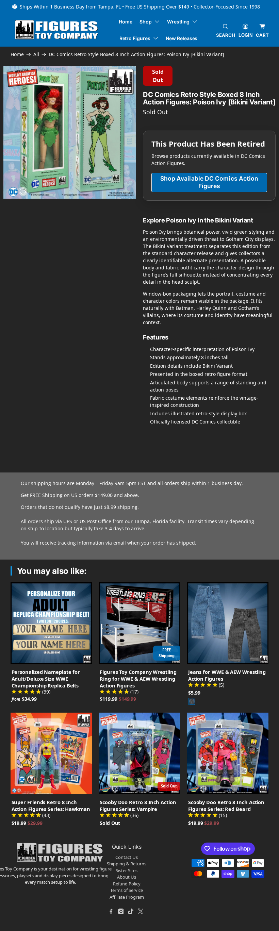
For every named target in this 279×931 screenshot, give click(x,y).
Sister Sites (126, 870)
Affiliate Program (127, 897)
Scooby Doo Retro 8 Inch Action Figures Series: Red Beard (226, 805)
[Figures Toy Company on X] (140, 911)
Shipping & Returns (126, 864)
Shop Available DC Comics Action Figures (209, 182)
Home (125, 21)
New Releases (181, 38)
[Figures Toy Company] (56, 29)
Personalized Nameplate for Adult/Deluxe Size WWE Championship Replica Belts (46, 678)
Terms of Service (126, 890)
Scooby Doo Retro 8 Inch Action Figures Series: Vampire (138, 805)
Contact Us (126, 857)
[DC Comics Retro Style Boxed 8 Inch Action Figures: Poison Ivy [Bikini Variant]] (69, 132)
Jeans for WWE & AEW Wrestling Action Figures (227, 675)
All (36, 54)
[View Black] (191, 701)
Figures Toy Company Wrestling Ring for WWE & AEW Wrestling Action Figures (138, 678)
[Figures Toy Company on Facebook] (111, 911)
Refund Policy (127, 884)
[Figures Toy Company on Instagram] (121, 911)
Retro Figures (134, 38)
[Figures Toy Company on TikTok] (131, 911)
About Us (126, 877)
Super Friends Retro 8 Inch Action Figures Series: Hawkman (51, 805)
